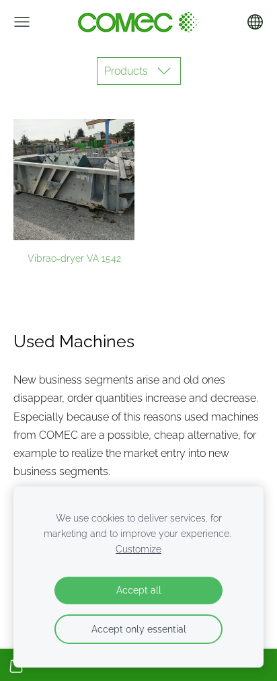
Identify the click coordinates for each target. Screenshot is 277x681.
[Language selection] (255, 21)
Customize (138, 548)
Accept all (138, 590)
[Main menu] (21, 21)
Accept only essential (138, 629)
